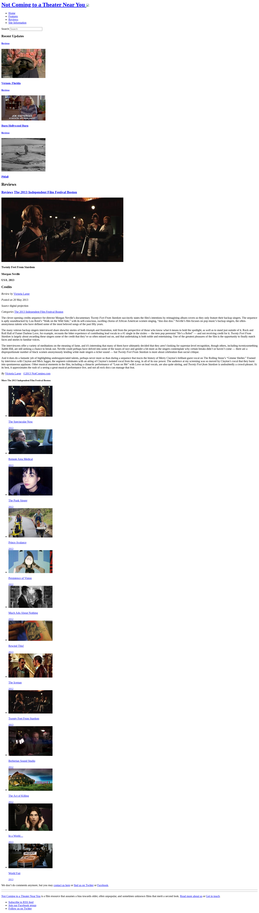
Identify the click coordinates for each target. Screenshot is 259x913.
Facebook (102, 885)
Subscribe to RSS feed (20, 902)
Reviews (5, 43)
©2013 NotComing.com (36, 373)
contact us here (62, 885)
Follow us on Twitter (20, 908)
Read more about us (191, 896)
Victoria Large (22, 293)
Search (5, 28)
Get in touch (213, 896)
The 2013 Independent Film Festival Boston (45, 192)
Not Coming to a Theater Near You (21, 896)
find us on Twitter (84, 885)
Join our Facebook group (22, 905)
